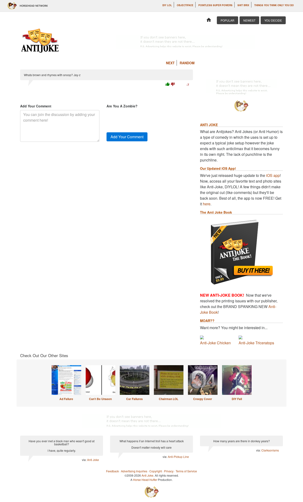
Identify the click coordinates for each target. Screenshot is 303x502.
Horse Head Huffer (145, 480)
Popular (227, 20)
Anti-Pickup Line (178, 457)
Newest (249, 20)
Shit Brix (243, 5)
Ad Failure (66, 399)
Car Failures (134, 399)
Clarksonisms (270, 450)
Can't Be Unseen (100, 399)
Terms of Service (186, 471)
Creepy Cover (202, 399)
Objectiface (185, 5)
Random (187, 62)
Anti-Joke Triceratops (256, 342)
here (206, 204)
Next (170, 62)
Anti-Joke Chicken (215, 342)
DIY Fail (237, 399)
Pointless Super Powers (215, 5)
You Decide (273, 20)
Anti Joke (93, 460)
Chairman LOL (168, 399)
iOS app (273, 175)
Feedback (112, 471)
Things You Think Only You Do (274, 5)
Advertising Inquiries (134, 471)
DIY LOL (167, 5)
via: (84, 460)
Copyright (155, 471)
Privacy (169, 471)
